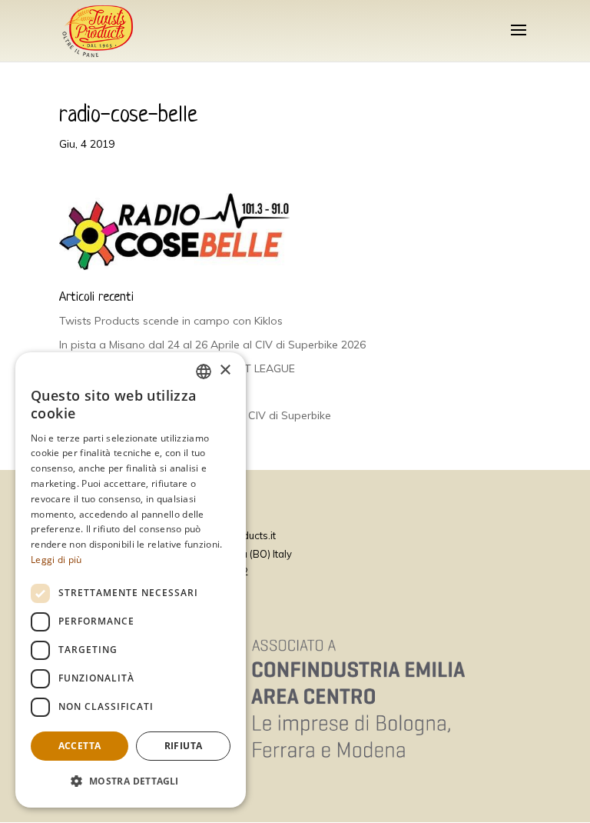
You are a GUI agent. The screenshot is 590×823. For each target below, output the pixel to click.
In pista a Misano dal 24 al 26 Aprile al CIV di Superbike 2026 (212, 345)
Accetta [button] (79, 745)
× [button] (224, 370)
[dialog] (130, 580)
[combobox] (203, 371)
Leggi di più (56, 559)
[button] (130, 781)
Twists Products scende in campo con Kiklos (171, 321)
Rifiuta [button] (183, 745)
